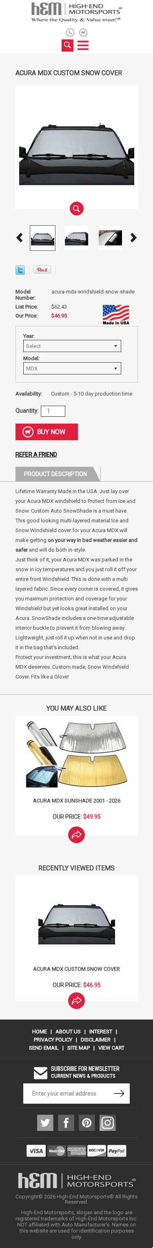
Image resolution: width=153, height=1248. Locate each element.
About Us (68, 1031)
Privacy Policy (53, 1040)
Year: (29, 336)
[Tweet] (20, 272)
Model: (31, 358)
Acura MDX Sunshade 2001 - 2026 (76, 801)
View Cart (111, 1048)
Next (134, 238)
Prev (20, 238)
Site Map (78, 1048)
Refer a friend (36, 454)
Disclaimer (96, 1040)
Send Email (44, 1048)
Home (39, 1031)
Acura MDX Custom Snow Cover (76, 969)
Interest (100, 1031)
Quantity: (27, 410)
